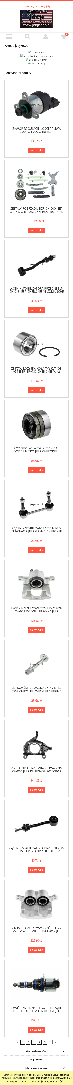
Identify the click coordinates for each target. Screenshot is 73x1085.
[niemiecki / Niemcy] (36, 59)
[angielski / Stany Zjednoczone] (36, 55)
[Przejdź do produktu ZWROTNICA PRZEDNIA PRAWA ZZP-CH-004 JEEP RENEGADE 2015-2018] (36, 744)
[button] (9, 37)
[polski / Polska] (36, 52)
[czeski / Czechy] (36, 63)
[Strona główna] (36, 18)
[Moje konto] (45, 37)
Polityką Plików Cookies (13, 1077)
